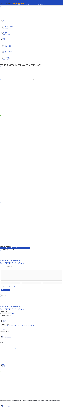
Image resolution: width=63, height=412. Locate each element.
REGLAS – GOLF (5, 37)
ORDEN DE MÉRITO (6, 34)
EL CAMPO (5, 21)
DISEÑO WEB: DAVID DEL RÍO (5, 411)
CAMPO (3, 20)
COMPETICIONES (5, 32)
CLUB (3, 25)
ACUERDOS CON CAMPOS (7, 28)
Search (1, 313)
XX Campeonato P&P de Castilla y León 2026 (11, 260)
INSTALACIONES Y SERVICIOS (8, 26)
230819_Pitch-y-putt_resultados (5, 113)
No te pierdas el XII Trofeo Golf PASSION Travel (12, 263)
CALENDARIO (5, 33)
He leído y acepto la (9, 286)
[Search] (13, 313)
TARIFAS (4, 29)
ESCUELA (4, 27)
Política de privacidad (12, 286)
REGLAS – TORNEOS (6, 35)
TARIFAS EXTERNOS (6, 31)
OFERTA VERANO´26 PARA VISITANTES (10, 262)
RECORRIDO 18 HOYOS (7, 22)
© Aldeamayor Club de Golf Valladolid (6, 410)
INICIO (3, 19)
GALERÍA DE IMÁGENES (7, 23)
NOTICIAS (3, 38)
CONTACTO (4, 39)
